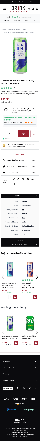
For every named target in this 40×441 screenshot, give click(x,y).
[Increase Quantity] (14, 133)
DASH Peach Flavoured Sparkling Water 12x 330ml (28, 285)
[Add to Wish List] (34, 133)
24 (23, 210)
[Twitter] (29, 388)
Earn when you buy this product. (21, 145)
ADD (34, 160)
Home (4, 29)
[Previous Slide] (3, 277)
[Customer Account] (33, 9)
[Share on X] (23, 179)
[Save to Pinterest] (28, 179)
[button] (20, 16)
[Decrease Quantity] (5, 133)
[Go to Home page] (18, 9)
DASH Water (26, 206)
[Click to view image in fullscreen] (20, 55)
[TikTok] (35, 388)
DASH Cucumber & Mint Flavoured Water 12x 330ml (9, 285)
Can (23, 218)
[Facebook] (17, 388)
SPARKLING (26, 230)
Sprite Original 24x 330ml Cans (29, 337)
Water (24, 29)
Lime (23, 234)
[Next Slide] (37, 277)
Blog (35, 20)
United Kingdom (28, 226)
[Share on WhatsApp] (32, 179)
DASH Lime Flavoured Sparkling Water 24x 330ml (19, 32)
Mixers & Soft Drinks (14, 29)
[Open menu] (5, 9)
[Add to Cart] (23, 133)
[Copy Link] (14, 179)
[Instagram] (23, 388)
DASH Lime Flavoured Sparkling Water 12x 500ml (10, 338)
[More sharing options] (15, 184)
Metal (24, 222)
